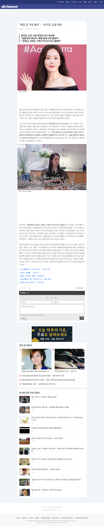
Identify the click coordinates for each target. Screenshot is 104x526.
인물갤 (85, 2)
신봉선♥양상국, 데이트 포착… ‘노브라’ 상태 (35, 269)
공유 (29, 288)
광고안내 (31, 518)
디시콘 (100, 2)
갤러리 (68, 2)
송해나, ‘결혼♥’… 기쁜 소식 (29, 273)
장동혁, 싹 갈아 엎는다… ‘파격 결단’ (32, 282)
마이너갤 (73, 2)
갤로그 (90, 2)
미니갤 (79, 2)
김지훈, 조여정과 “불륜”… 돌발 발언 (32, 276)
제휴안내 (24, 518)
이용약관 (37, 518)
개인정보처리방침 (45, 518)
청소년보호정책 (55, 518)
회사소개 (18, 518)
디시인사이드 (60, 2)
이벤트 (95, 2)
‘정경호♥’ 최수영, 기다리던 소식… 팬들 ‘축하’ (35, 279)
